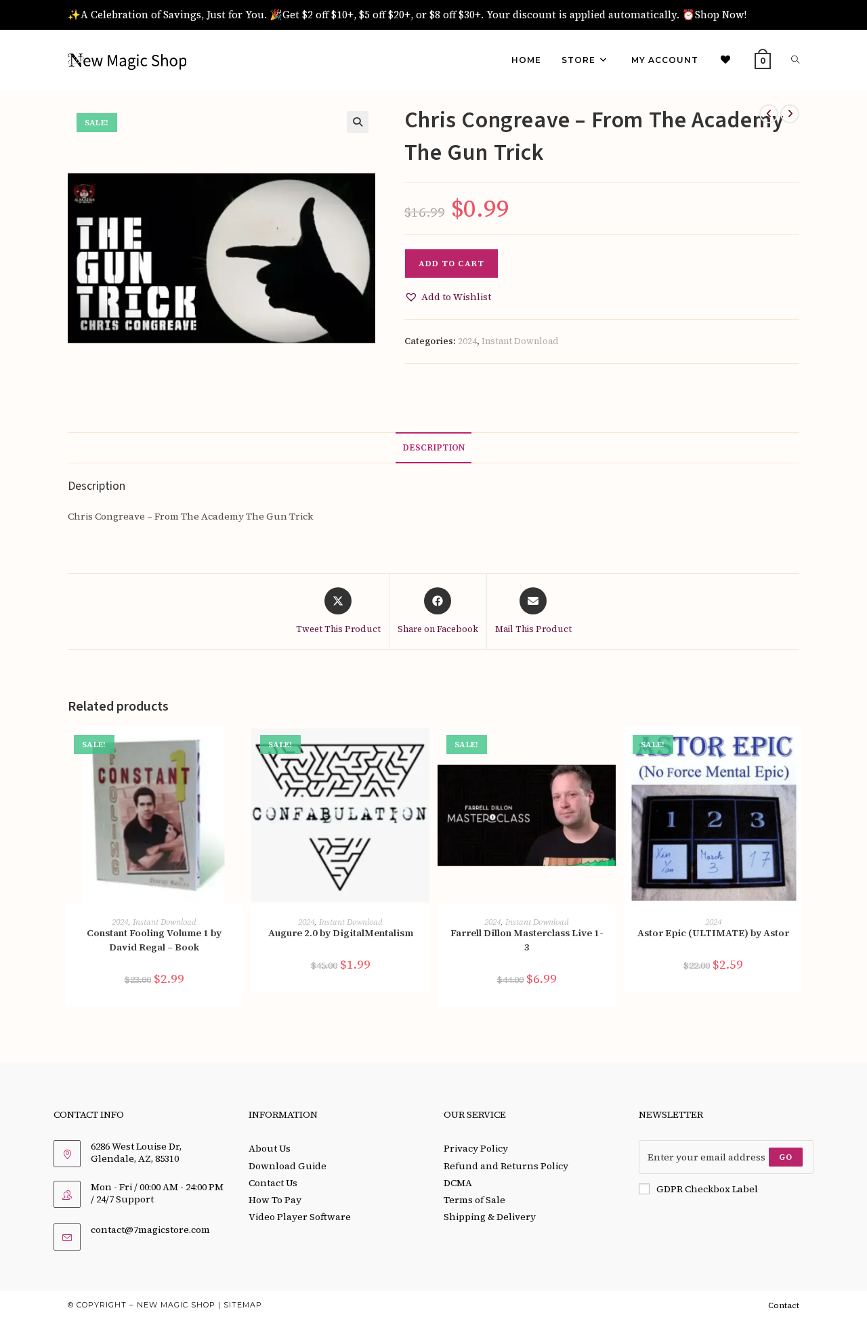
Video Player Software (300, 1216)
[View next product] (789, 113)
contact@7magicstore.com (150, 1229)
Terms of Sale (474, 1200)
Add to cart (451, 263)
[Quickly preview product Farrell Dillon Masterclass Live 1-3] (608, 749)
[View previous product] (768, 113)
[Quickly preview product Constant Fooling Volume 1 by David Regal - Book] (236, 749)
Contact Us (273, 1183)
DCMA (458, 1183)
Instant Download (520, 341)
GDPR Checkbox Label (707, 1189)
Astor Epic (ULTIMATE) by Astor (713, 933)
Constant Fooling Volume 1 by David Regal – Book (154, 940)
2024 (467, 341)
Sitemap (243, 1304)
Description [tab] (433, 447)
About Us (270, 1148)
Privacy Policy (476, 1148)
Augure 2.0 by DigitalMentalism (340, 933)
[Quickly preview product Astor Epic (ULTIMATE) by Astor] (795, 749)
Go (785, 1157)
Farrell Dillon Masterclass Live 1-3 (527, 940)
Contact (783, 1305)
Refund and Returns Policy (506, 1166)
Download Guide (287, 1166)
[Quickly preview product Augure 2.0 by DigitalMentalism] (422, 749)
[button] (357, 122)
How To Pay (275, 1200)
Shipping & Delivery (490, 1216)
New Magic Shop (176, 1304)
